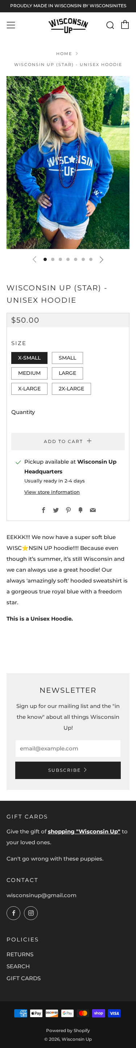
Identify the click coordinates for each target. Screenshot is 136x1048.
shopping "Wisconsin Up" (84, 831)
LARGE (67, 373)
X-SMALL (29, 358)
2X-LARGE (71, 389)
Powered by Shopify (68, 1030)
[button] (45, 259)
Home (64, 53)
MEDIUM (29, 373)
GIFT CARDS (24, 978)
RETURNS (20, 954)
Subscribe (64, 770)
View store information (52, 492)
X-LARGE (29, 389)
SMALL (67, 358)
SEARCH (18, 966)
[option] (68, 162)
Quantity (23, 412)
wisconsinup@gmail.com (42, 895)
